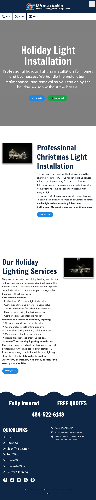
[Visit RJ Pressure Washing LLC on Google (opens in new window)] (12, 480)
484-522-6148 (67, 428)
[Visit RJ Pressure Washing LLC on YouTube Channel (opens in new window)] (19, 480)
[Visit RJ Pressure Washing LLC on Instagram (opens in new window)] (26, 480)
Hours (21, 16)
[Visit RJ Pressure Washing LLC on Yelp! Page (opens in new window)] (32, 480)
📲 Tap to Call (57, 98)
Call (8, 16)
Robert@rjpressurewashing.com (68, 433)
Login (48, 493)
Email (35, 16)
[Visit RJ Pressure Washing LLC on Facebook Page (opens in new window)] (5, 480)
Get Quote (37, 98)
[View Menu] (92, 4)
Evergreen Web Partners (65, 489)
